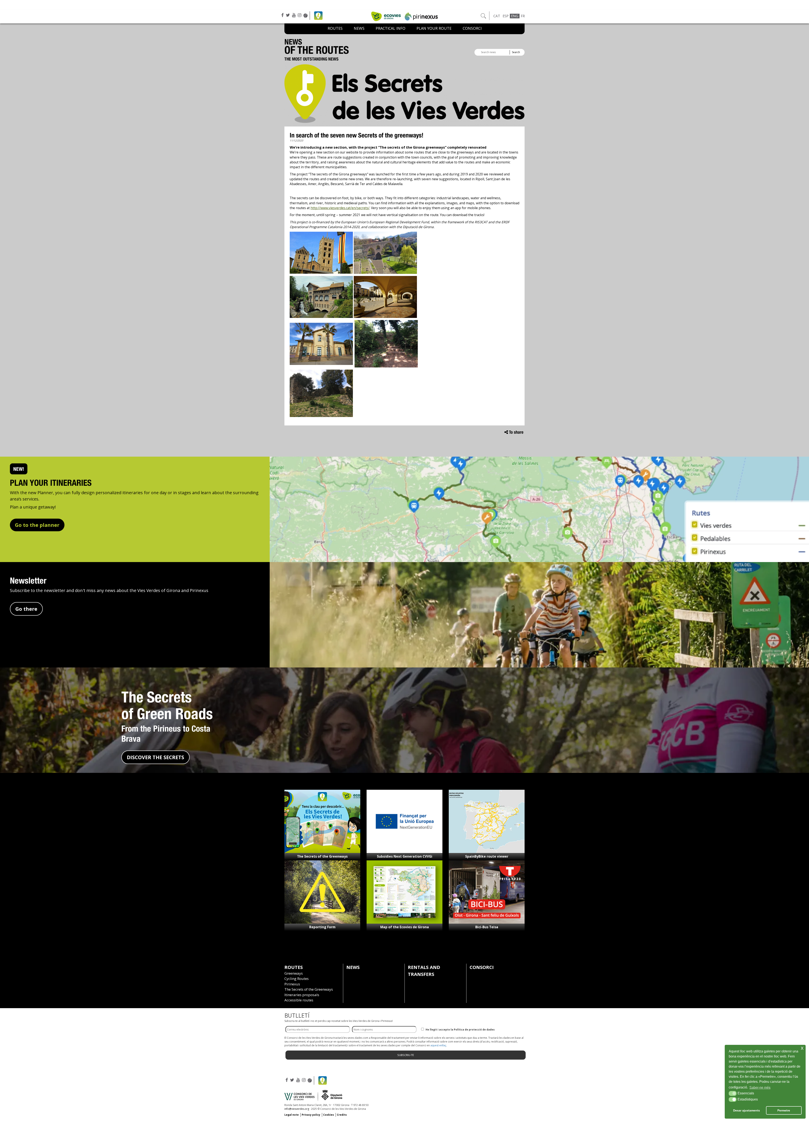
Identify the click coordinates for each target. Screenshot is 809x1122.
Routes (335, 28)
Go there (26, 608)
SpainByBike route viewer (486, 856)
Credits (342, 1115)
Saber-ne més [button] (759, 1087)
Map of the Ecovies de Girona (404, 927)
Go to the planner (37, 524)
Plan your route (434, 28)
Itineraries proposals (301, 994)
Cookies (328, 1115)
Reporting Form (322, 927)
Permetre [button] (783, 1110)
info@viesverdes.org (296, 1109)
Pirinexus (292, 984)
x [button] (802, 1048)
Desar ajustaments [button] (746, 1110)
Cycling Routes (296, 978)
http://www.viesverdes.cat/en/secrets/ (340, 208)
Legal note (291, 1115)
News (359, 28)
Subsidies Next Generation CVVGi (404, 856)
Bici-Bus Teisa (486, 927)
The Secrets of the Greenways (322, 856)
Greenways (293, 973)
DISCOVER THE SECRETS (155, 757)
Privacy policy (311, 1115)
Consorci (472, 28)
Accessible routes (298, 1000)
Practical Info (390, 28)
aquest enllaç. (438, 1045)
